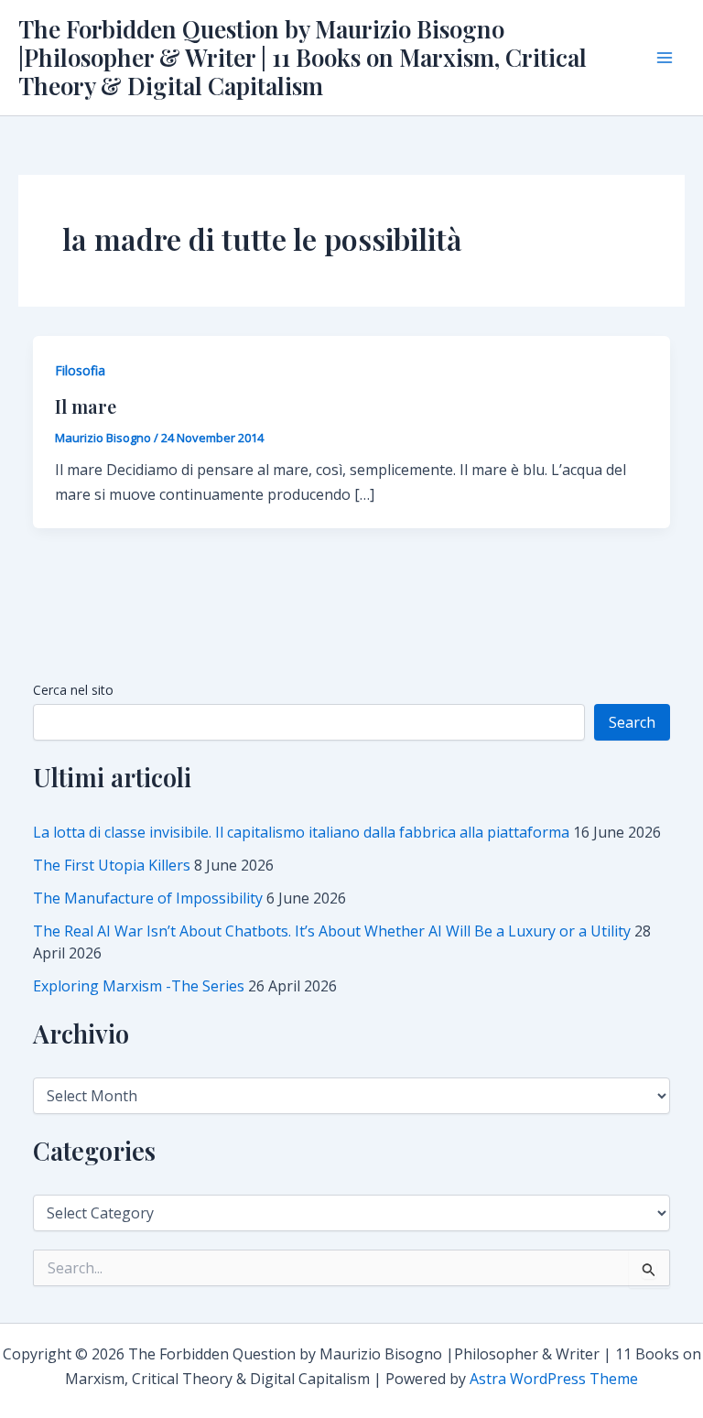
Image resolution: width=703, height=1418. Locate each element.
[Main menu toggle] (664, 58)
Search (632, 722)
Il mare (85, 406)
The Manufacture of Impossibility (148, 898)
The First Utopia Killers (111, 865)
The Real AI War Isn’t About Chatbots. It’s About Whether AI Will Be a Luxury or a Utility (332, 931)
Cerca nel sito (73, 689)
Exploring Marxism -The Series (138, 986)
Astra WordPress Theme (554, 1379)
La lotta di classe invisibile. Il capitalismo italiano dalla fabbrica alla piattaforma (301, 832)
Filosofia (80, 370)
